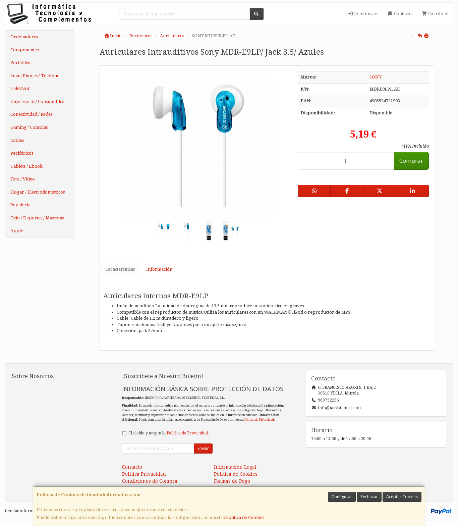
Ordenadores (24, 36)
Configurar (342, 496)
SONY (375, 77)
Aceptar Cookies (402, 496)
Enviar (203, 448)
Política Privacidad (144, 474)
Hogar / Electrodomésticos (37, 192)
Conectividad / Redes (31, 114)
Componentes (24, 49)
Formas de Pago (232, 481)
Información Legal (235, 467)
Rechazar (369, 496)
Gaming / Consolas (29, 127)
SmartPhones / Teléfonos (35, 75)
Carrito (435, 13)
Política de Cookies (245, 517)
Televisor (20, 88)
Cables (17, 140)
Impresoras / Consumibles (37, 101)
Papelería (20, 204)
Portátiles (20, 62)
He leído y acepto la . (169, 433)
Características (120, 269)
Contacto (402, 13)
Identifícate (365, 13)
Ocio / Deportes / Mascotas (37, 217)
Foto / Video (22, 178)
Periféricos (21, 153)
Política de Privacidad (259, 419)
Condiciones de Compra (149, 481)
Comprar (411, 160)
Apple (16, 230)
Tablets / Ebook (26, 166)
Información (159, 269)
